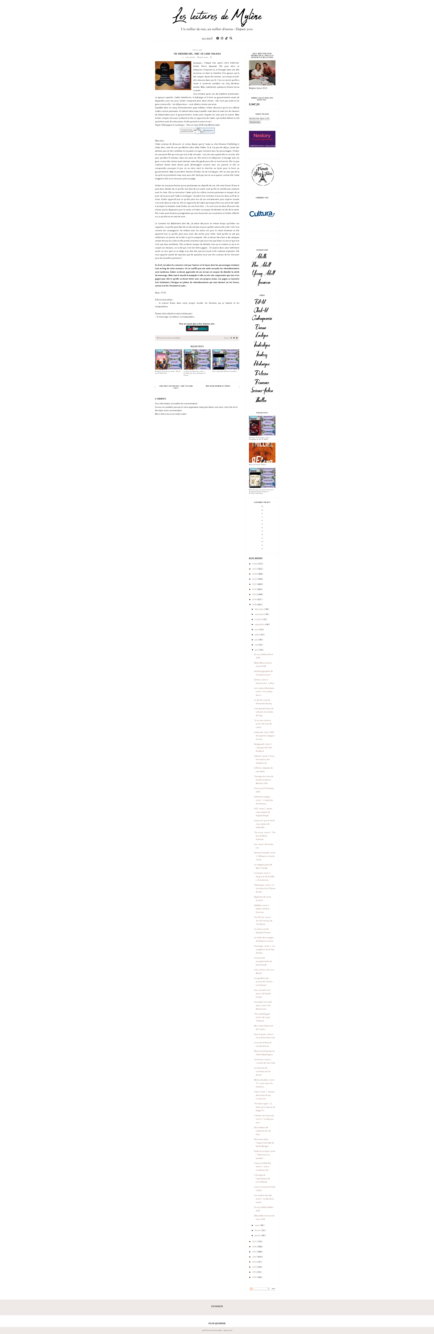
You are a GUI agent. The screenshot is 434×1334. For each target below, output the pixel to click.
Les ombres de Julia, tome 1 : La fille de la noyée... (264, 1199)
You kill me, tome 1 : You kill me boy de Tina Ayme (263, 920)
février (258, 1230)
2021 (254, 589)
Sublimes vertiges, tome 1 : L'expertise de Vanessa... (263, 800)
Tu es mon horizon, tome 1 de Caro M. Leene (263, 724)
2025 (254, 569)
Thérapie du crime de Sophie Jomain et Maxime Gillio (263, 780)
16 (262, 535)
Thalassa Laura (202, 57)
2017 (254, 1242)
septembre (260, 624)
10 (262, 513)
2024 (254, 574)
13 (262, 524)
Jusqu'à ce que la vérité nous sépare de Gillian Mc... (264, 824)
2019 (254, 599)
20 (262, 549)
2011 (254, 1272)
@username (220, 1323)
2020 (254, 594)
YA (211, 57)
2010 (254, 1277)
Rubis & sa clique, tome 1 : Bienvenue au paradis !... (264, 1154)
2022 (254, 584)
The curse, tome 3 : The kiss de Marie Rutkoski (264, 836)
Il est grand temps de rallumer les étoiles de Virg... (263, 712)
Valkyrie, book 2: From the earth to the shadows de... (264, 759)
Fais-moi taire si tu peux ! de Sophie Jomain (262, 993)
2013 (254, 1262)
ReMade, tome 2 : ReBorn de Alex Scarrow (262, 908)
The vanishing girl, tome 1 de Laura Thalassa (262, 1017)
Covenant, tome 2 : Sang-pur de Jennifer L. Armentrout (264, 876)
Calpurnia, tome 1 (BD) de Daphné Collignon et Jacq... (264, 735)
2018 (254, 605)
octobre (258, 619)
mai (256, 645)
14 (262, 528)
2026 (254, 564)
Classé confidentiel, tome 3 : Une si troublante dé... (262, 1166)
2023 (254, 579)
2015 (254, 1252)
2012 (254, 1267)
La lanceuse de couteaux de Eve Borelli (262, 1071)
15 (262, 531)
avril (257, 650)
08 (262, 506)
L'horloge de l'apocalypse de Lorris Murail (262, 1178)
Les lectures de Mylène (217, 16)
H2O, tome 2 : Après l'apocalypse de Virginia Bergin (263, 812)
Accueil (207, 38)
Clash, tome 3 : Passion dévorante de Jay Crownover (264, 1095)
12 (262, 520)
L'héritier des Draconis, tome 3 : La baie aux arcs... (264, 1119)
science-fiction (190, 57)
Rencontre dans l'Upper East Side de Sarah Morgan (264, 1142)
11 (262, 517)
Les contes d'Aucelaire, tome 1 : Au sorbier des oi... (264, 691)
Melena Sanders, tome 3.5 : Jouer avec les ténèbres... (264, 1083)
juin (256, 640)
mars (257, 1225)
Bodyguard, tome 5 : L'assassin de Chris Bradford (263, 747)
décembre (260, 609)
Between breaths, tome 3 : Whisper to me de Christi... (264, 856)
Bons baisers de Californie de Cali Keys (262, 1131)
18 (262, 542)
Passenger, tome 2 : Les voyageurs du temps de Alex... (264, 949)
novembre (260, 614)
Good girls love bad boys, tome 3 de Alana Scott (263, 1005)
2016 (254, 1247)
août (257, 630)
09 (262, 510)
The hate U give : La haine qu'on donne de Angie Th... (264, 1107)
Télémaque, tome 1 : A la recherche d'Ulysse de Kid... (264, 888)
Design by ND (228, 1330)
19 (262, 545)
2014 (254, 1257)
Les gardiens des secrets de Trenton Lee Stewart (263, 981)
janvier (258, 1235)
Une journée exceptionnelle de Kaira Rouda (263, 961)
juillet (257, 635)
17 (183, 57)
